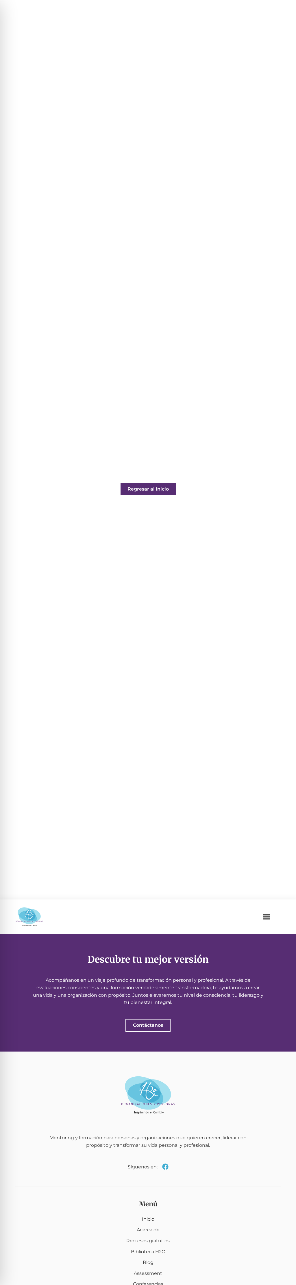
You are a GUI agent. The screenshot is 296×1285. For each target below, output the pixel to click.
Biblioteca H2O (148, 1251)
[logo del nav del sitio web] (29, 916)
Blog (148, 1262)
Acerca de (148, 1229)
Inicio (148, 1219)
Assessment (148, 1273)
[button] (266, 917)
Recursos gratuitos (148, 1240)
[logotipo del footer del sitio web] (148, 1095)
